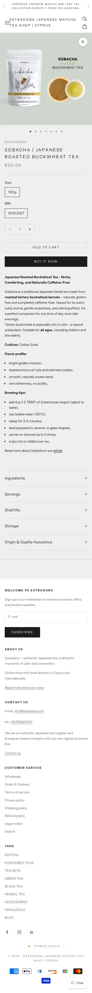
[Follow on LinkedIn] (31, 932)
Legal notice (13, 824)
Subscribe (22, 632)
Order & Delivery (17, 784)
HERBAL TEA (15, 894)
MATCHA (12, 855)
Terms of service (17, 792)
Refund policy (15, 816)
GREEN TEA (14, 878)
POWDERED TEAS (19, 863)
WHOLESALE (15, 910)
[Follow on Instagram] (19, 932)
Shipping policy (16, 808)
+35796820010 (21, 722)
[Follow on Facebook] (7, 932)
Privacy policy (15, 800)
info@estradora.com (29, 711)
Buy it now (46, 261)
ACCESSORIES (16, 902)
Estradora (16, 142)
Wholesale (13, 776)
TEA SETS (13, 871)
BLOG (9, 917)
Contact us (13, 753)
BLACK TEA (14, 886)
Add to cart (46, 247)
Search (10, 831)
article (57, 450)
